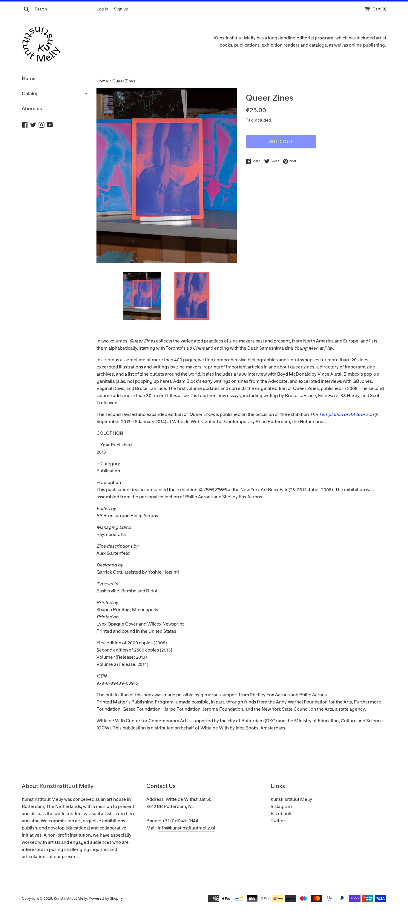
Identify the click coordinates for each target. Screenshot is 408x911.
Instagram (281, 806)
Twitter (278, 821)
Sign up (121, 9)
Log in (102, 9)
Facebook (281, 814)
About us (32, 109)
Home (29, 79)
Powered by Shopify (106, 898)
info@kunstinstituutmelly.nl (186, 828)
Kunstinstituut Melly (291, 799)
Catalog (55, 93)
